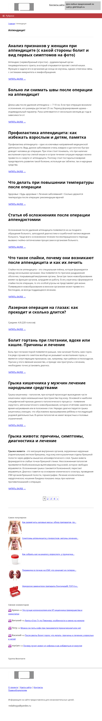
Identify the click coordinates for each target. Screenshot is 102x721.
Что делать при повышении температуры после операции (51, 185)
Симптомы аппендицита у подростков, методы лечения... (50, 538)
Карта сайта (25, 687)
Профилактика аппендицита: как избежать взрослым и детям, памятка (47, 135)
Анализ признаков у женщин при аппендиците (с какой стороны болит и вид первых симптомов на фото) (48, 50)
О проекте (13, 687)
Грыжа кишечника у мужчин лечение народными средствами (47, 385)
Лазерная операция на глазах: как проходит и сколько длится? (43, 310)
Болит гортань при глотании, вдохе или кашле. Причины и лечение (49, 342)
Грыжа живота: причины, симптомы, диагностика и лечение (46, 438)
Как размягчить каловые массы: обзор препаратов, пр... (49, 522)
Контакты (38, 687)
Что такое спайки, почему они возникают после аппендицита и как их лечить (51, 260)
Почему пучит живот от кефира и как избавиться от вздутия (52, 645)
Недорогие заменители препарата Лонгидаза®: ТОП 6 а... (50, 586)
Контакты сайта (56, 4)
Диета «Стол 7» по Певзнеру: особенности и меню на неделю (54, 620)
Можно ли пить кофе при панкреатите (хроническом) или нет (51, 628)
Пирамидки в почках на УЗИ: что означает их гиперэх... (49, 570)
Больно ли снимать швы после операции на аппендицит (50, 92)
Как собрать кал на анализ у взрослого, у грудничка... (48, 554)
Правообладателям (17, 690)
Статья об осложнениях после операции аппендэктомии (49, 217)
